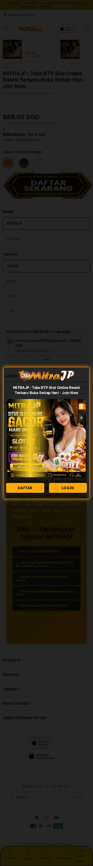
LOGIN (68, 487)
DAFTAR (25, 487)
